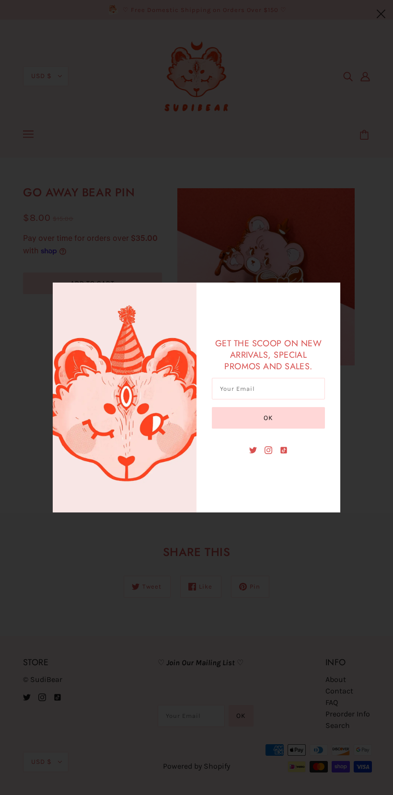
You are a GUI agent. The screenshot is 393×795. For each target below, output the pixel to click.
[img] (253, 449)
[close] (381, 13)
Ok (268, 418)
